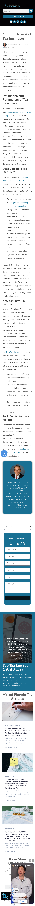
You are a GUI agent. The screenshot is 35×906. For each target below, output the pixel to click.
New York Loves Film (14, 352)
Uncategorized (15, 725)
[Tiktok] (17, 21)
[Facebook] (24, 21)
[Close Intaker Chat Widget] (33, 860)
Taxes (28, 615)
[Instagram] (21, 21)
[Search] (31, 11)
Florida (7, 725)
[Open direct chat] (30, 860)
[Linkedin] (11, 21)
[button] (27, 5)
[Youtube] (14, 21)
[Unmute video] (23, 880)
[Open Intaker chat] (14, 905)
